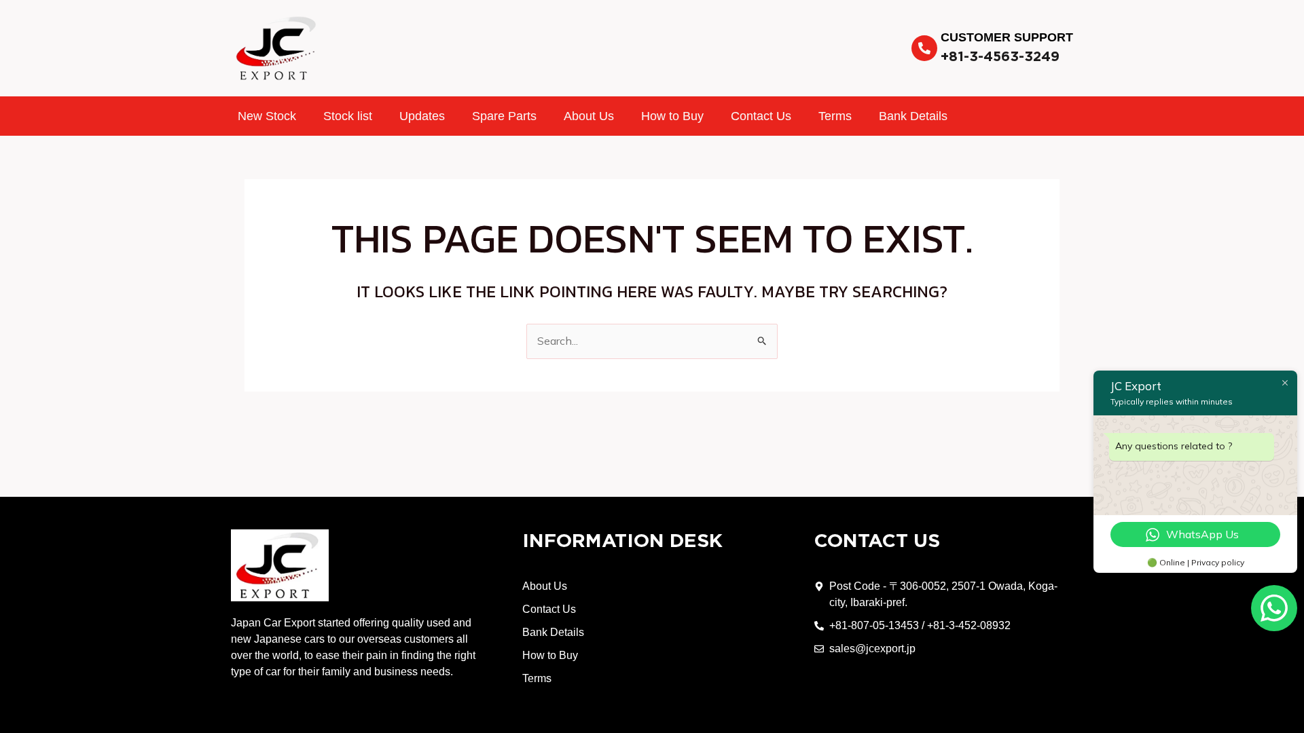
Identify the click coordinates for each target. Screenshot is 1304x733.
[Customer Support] (924, 48)
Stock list (347, 116)
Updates (422, 116)
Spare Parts (504, 116)
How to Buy (672, 116)
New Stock (267, 116)
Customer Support (1007, 37)
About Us (589, 116)
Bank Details (913, 116)
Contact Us (761, 116)
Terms (835, 116)
